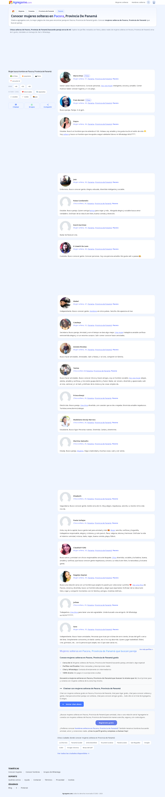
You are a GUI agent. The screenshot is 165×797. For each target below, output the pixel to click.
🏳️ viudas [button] (25, 97)
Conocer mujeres (15, 772)
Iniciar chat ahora (71, 704)
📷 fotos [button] (38, 76)
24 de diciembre (91, 743)
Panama (91, 79)
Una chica (84, 405)
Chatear (16, 107)
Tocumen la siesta (107, 743)
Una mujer (119, 332)
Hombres (93, 311)
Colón (61, 748)
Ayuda (27, 780)
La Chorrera (63, 743)
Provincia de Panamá (103, 79)
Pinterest (24, 788)
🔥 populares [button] (26, 76)
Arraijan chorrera (73, 748)
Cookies (71, 780)
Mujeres (80, 451)
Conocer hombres (33, 772)
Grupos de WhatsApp (52, 772)
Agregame (22, 2)
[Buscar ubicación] (148, 2)
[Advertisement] (75, 52)
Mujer (113, 530)
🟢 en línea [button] (14, 76)
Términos (48, 780)
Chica (114, 557)
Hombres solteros (138, 2)
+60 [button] (29, 86)
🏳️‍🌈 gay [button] (35, 97)
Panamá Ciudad (76, 743)
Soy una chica (138, 585)
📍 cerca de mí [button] (15, 81)
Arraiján (147, 743)
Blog (10, 788)
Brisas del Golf (87, 748)
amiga (92, 210)
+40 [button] (16, 86)
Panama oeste (122, 743)
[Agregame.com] (13, 11)
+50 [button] (22, 86)
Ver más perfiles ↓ (146, 649)
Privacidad (60, 780)
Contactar (37, 780)
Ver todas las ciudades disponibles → (73, 753)
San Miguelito (135, 743)
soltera (66, 134)
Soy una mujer (107, 85)
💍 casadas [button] (14, 97)
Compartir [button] (48, 107)
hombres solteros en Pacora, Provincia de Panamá (96, 728)
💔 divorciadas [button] (27, 92)
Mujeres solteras (121, 2)
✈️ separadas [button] (40, 92)
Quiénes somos (14, 780)
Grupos (32, 107)
